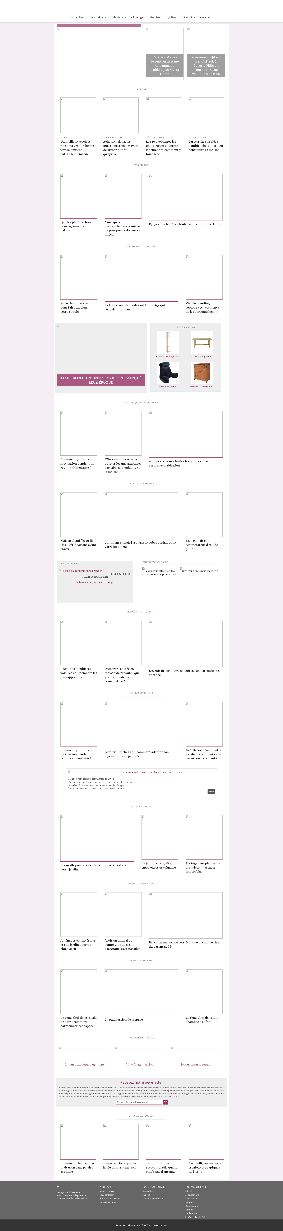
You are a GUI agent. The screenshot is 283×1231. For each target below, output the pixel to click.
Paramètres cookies (109, 1202)
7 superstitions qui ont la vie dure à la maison (119, 1165)
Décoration (96, 17)
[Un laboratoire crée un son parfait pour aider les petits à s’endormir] (58, 29)
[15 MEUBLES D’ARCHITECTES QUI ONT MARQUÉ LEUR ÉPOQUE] (101, 390)
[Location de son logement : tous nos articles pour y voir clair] (196, 1048)
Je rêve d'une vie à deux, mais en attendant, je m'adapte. (97, 785)
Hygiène (171, 17)
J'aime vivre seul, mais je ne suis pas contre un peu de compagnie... (103, 782)
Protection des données (111, 1198)
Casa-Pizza (190, 1210)
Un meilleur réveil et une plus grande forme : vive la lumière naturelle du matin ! (77, 146)
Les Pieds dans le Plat (195, 1217)
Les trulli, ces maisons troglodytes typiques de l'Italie (205, 1167)
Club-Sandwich (192, 1206)
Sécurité (187, 17)
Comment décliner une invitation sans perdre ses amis (77, 1167)
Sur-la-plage (191, 1213)
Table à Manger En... (202, 356)
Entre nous (204, 17)
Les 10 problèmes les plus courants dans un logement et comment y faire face (163, 146)
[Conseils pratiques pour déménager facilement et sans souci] (84, 1048)
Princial (188, 1191)
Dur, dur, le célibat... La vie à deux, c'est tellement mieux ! (97, 788)
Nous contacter (107, 1195)
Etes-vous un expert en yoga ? (200, 570)
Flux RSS (146, 1195)
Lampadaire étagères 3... (168, 356)
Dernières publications (153, 1198)
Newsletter (148, 1191)
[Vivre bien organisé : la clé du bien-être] (140, 1048)
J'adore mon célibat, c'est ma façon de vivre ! (92, 779)
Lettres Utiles (191, 1198)
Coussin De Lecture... (168, 386)
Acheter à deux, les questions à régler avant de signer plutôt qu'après (121, 146)
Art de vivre (116, 17)
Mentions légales (108, 1191)
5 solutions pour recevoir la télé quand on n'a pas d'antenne (161, 1167)
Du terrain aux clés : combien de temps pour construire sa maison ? (206, 144)
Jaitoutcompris (192, 1195)
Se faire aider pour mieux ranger (95, 582)
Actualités (77, 17)
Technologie (136, 17)
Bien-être (155, 17)
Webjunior (190, 1202)
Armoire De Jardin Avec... (202, 386)
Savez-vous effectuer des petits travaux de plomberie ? (158, 572)
